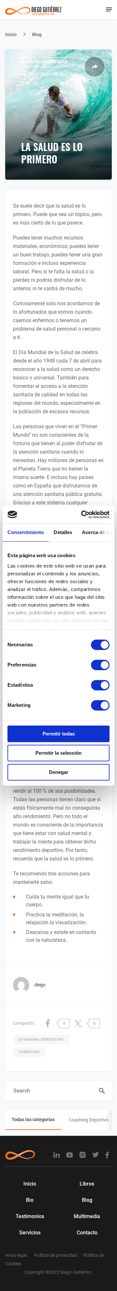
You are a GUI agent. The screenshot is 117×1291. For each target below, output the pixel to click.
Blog (37, 34)
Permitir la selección (58, 753)
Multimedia (87, 1216)
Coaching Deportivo (43, 62)
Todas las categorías (33, 1119)
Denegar (58, 772)
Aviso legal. (16, 1255)
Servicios (30, 1232)
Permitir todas (59, 733)
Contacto (87, 1232)
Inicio (11, 34)
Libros (87, 1184)
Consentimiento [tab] (25, 532)
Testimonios (30, 1216)
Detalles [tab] (63, 532)
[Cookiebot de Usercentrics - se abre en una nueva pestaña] (83, 514)
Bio (29, 1200)
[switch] (100, 665)
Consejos (29, 1052)
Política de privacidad (55, 1255)
